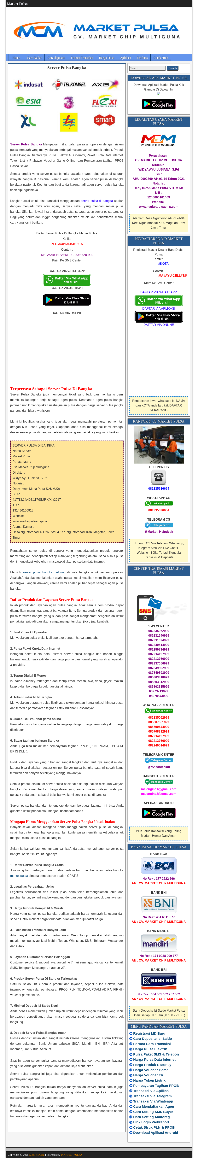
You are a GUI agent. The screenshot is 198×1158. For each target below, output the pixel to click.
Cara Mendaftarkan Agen (153, 1106)
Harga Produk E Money (152, 1065)
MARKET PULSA (71, 1154)
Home (16, 57)
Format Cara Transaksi (152, 1044)
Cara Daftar (34, 57)
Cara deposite (56, 57)
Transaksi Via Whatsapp (153, 1101)
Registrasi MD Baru (149, 1033)
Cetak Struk (161, 57)
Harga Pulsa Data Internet (154, 1060)
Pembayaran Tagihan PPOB (156, 1086)
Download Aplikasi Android (155, 1133)
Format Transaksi (82, 57)
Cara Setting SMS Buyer (153, 1112)
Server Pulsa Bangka (66, 67)
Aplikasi (125, 57)
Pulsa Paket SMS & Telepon (156, 1054)
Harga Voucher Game (150, 1070)
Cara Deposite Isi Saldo (152, 1039)
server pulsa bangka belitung (44, 572)
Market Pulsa (17, 4)
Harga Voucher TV (148, 1075)
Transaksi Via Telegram (152, 1096)
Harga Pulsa (106, 57)
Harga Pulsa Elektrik (150, 1049)
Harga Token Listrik (149, 1080)
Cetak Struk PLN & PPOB (154, 1127)
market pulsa (19, 875)
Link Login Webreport (151, 1122)
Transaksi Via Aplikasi (151, 1091)
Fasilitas (142, 57)
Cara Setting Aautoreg (151, 1117)
